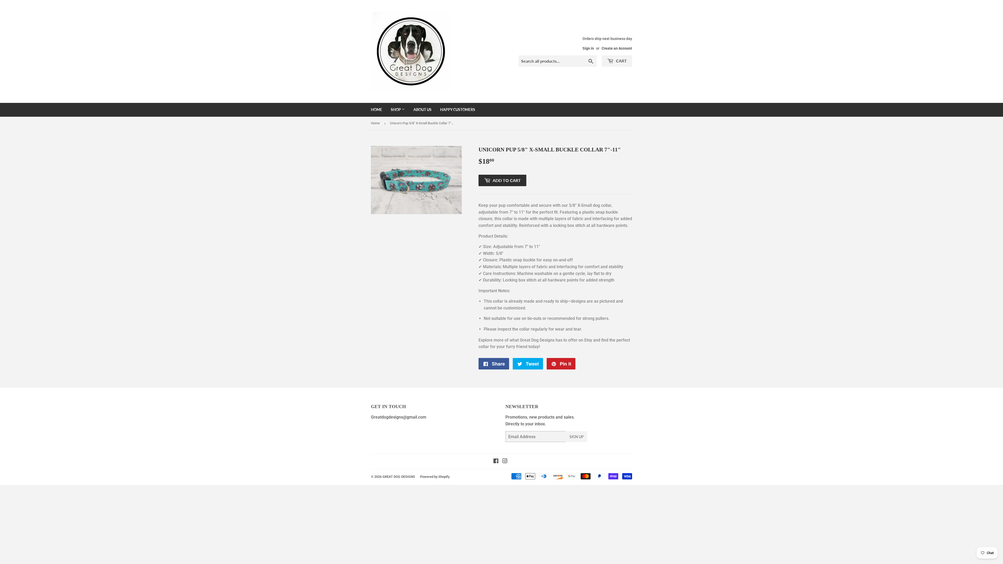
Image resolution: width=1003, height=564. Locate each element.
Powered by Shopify (435, 477)
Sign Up (576, 436)
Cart (621, 60)
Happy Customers (457, 109)
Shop (396, 109)
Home (376, 109)
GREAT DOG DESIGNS (398, 477)
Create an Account (617, 48)
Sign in (588, 48)
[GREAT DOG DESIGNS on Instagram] (505, 461)
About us (422, 109)
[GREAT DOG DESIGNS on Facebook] (496, 461)
